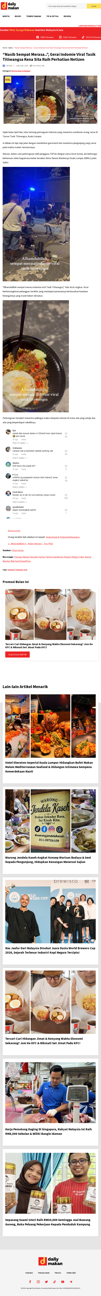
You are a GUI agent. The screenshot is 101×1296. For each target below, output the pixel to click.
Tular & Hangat (23, 71)
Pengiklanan (43, 1273)
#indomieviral (52, 537)
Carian (93, 6)
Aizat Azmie (18, 550)
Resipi (18, 16)
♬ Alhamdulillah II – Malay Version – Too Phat (30, 543)
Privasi (58, 1273)
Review (67, 16)
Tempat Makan (33, 16)
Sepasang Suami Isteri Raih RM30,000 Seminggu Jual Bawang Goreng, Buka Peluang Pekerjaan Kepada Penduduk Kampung (47, 1222)
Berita (6, 16)
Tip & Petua (52, 16)
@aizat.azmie (14, 530)
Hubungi (29, 1273)
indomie (11, 570)
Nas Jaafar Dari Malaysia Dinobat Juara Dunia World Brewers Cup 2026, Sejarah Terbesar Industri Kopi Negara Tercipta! (50, 950)
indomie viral (21, 570)
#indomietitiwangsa (70, 537)
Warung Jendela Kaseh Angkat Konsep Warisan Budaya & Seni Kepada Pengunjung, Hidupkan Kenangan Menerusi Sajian (48, 859)
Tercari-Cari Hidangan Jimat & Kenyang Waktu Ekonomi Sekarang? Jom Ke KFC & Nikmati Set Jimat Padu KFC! (49, 646)
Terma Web (71, 1273)
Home (5, 48)
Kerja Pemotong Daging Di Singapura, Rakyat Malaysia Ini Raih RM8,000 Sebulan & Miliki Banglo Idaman (48, 1131)
